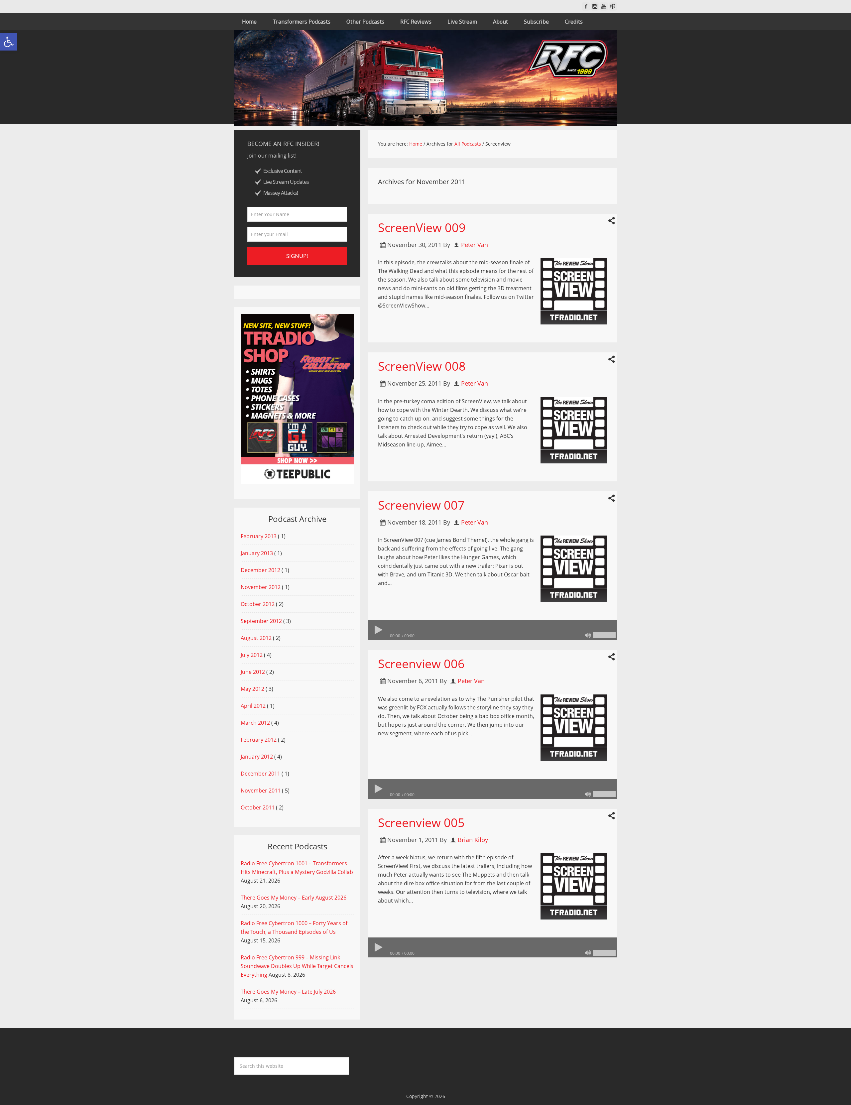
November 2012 (261, 587)
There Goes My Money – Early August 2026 (293, 897)
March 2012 (255, 722)
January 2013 (257, 553)
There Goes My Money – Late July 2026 (288, 991)
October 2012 (258, 604)
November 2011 (261, 790)
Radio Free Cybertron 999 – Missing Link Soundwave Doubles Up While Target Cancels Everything (297, 966)
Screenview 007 (421, 505)
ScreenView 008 (422, 366)
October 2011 (258, 807)
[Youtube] (604, 6)
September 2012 (261, 621)
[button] (8, 42)
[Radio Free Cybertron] (425, 78)
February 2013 (259, 536)
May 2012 (252, 688)
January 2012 (257, 756)
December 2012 (260, 570)
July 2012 (252, 655)
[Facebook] (586, 6)
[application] (492, 630)
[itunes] (613, 6)
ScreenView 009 (422, 227)
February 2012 (259, 739)
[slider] (604, 635)
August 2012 (256, 638)
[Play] (378, 630)
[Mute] (587, 635)
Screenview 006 (421, 664)
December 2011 (260, 773)
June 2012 (253, 671)
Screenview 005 (421, 822)
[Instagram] (595, 6)
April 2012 (253, 705)
